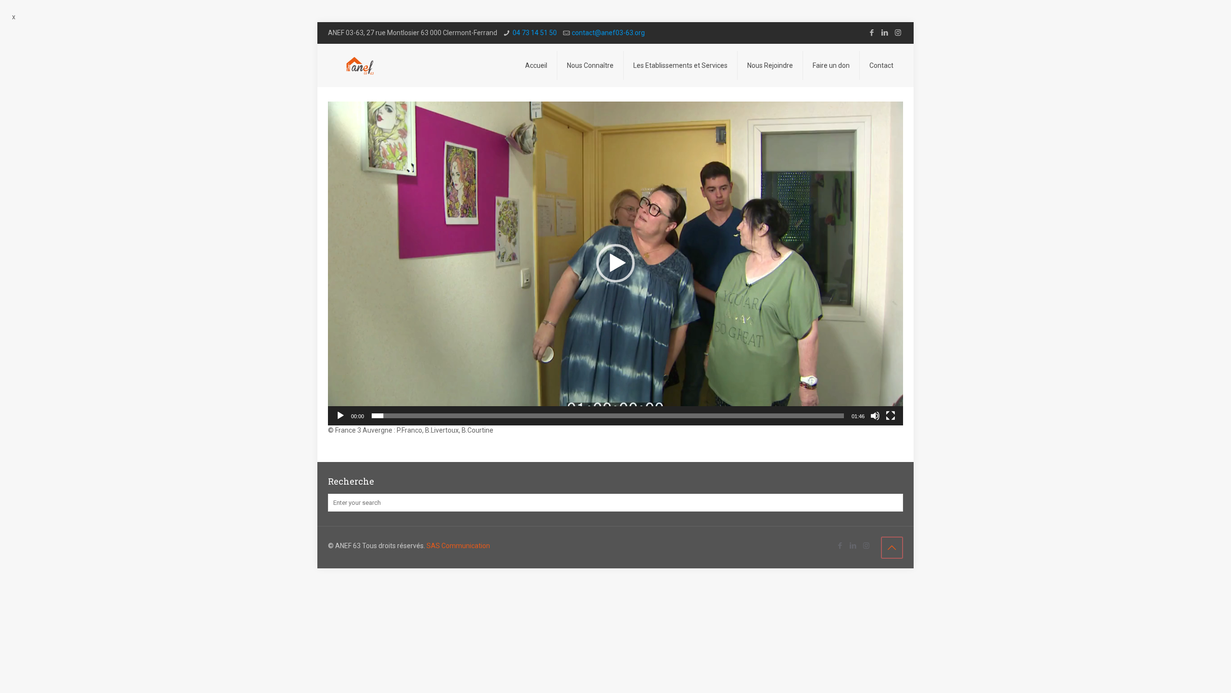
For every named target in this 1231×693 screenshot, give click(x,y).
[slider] (608, 415)
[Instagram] (898, 32)
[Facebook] (872, 32)
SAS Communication (458, 546)
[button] (615, 263)
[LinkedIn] (885, 32)
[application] (615, 263)
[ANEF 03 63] (360, 65)
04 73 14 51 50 (535, 33)
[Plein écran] (890, 416)
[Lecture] (340, 416)
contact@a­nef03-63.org (608, 33)
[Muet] (875, 416)
